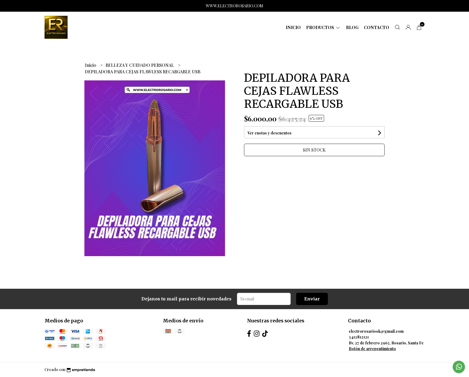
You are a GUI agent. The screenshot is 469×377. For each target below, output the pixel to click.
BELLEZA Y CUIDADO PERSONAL (140, 65)
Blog (352, 27)
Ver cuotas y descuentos (269, 133)
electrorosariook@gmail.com (376, 331)
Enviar (312, 298)
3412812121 (359, 337)
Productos (320, 27)
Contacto (376, 27)
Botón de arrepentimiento (372, 348)
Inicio (293, 27)
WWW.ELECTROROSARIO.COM (234, 5)
